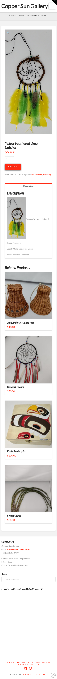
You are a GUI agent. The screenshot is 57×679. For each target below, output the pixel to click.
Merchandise (36, 174)
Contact (46, 663)
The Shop (11, 663)
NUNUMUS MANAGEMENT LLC (35, 675)
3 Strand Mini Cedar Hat (20, 322)
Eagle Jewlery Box (17, 451)
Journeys (35, 663)
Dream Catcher (15, 387)
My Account (23, 663)
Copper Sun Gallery (24, 6)
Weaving (47, 174)
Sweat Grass (14, 515)
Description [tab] (28, 186)
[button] (52, 6)
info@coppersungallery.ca (18, 549)
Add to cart (12, 166)
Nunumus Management (28, 664)
